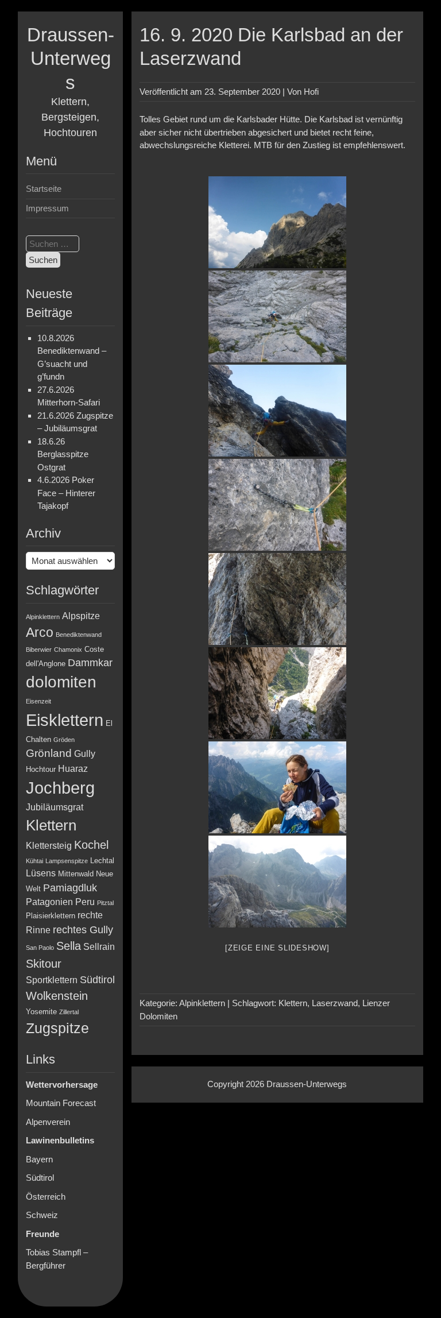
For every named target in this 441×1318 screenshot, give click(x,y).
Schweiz (42, 1215)
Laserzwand (335, 1003)
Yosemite (41, 1011)
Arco (39, 632)
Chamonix (68, 649)
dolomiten (61, 682)
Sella (68, 946)
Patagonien (49, 902)
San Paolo (40, 947)
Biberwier (39, 649)
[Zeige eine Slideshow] (277, 948)
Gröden (64, 739)
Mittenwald (76, 873)
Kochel (91, 844)
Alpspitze (81, 616)
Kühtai (34, 860)
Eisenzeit (38, 701)
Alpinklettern (43, 616)
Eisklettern (64, 719)
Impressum (47, 208)
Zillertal (69, 1011)
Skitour (43, 963)
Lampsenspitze (66, 860)
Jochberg (60, 787)
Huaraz (73, 769)
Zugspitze (57, 1028)
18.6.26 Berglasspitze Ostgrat (62, 454)
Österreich (45, 1196)
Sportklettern (52, 980)
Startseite (43, 189)
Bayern (39, 1159)
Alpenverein (48, 1122)
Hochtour (41, 769)
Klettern (51, 825)
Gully (84, 754)
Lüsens (41, 873)
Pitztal (105, 902)
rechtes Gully (83, 930)
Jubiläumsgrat (54, 807)
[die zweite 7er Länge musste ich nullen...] (277, 599)
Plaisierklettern (50, 915)
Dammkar (90, 662)
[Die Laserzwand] (277, 222)
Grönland (49, 753)
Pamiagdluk (70, 888)
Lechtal (102, 860)
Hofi (311, 91)
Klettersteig (49, 846)
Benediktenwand (79, 634)
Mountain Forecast (61, 1103)
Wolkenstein (57, 996)
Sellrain (99, 947)
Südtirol (97, 979)
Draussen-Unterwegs (70, 58)
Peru (85, 902)
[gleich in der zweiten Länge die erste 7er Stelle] (277, 411)
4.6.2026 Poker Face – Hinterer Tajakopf (66, 493)
